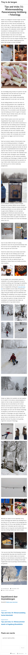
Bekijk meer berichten (12, 602)
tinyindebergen (5, 588)
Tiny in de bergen (9, 2)
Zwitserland (11, 590)
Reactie (22, 647)
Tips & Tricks (5, 590)
